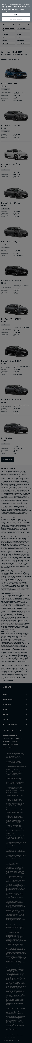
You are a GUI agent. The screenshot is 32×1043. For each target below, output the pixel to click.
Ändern (16, 14)
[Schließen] (30, 2)
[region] (16, 11)
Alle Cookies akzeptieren (16, 19)
